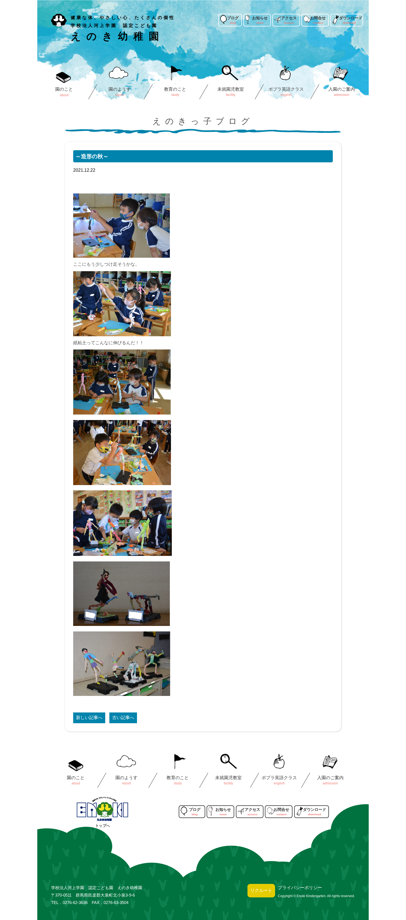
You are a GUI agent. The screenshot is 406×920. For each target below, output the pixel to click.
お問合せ (318, 18)
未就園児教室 (231, 89)
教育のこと (175, 89)
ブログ (233, 18)
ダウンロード (350, 18)
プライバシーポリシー (300, 887)
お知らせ (260, 18)
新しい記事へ (89, 717)
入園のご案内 (342, 89)
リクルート (261, 890)
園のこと (64, 89)
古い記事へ (123, 717)
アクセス (289, 18)
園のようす (120, 89)
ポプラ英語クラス (286, 89)
